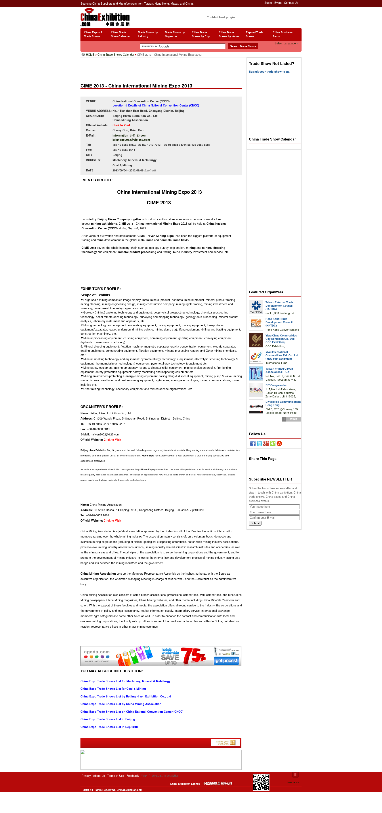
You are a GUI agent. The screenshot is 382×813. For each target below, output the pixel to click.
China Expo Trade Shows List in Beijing (107, 719)
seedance (293, 782)
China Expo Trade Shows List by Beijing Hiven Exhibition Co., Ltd (125, 696)
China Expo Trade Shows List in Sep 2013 (109, 727)
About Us (99, 775)
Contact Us (291, 2)
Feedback (132, 775)
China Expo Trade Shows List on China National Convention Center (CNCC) (131, 712)
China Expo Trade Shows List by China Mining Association (120, 704)
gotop (295, 775)
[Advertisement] (162, 68)
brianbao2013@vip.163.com (131, 140)
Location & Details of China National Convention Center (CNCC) (156, 105)
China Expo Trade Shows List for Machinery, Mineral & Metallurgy (125, 681)
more (293, 419)
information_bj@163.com (129, 135)
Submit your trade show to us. (269, 72)
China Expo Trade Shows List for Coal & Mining (113, 689)
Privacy (86, 775)
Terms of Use (115, 775)
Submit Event (273, 2)
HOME (91, 54)
